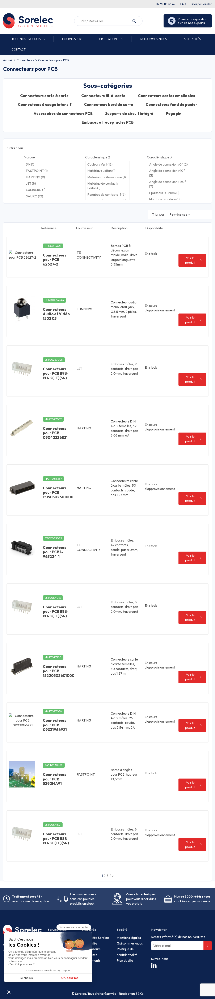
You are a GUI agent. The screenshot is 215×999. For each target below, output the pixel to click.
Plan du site (125, 960)
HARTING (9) (35, 177)
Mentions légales (129, 938)
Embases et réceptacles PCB (108, 122)
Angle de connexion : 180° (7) (167, 184)
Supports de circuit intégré (129, 113)
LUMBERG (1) (35, 190)
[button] (28, 39)
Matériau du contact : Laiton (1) (102, 185)
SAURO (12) (34, 196)
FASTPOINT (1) (37, 170)
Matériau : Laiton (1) (101, 170)
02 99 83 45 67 (166, 4)
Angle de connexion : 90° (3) (167, 172)
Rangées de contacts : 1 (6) (106, 194)
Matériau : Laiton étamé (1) (106, 177)
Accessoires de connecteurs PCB (63, 113)
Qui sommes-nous (130, 943)
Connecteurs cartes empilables (166, 95)
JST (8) (31, 183)
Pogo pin (173, 113)
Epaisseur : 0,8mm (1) (164, 193)
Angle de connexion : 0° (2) (168, 164)
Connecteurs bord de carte (108, 104)
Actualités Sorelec (95, 938)
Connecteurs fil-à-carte (103, 95)
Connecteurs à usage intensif (44, 104)
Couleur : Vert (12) (100, 164)
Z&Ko (139, 993)
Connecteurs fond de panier (171, 104)
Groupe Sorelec (201, 4)
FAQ (183, 4)
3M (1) (30, 164)
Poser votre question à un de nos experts (192, 21)
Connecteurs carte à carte (44, 95)
